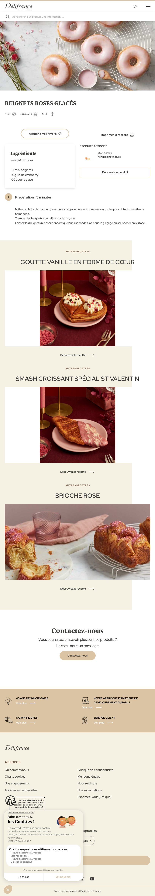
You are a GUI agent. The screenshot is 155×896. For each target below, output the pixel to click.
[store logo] (18, 6)
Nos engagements (17, 783)
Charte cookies (15, 777)
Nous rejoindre (87, 783)
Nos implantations (90, 790)
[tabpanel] (77, 303)
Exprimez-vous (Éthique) (95, 797)
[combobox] (77, 16)
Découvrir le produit (115, 172)
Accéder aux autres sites (21, 790)
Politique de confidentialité (95, 770)
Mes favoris (135, 6)
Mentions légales (89, 777)
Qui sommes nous (17, 770)
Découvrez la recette (73, 355)
